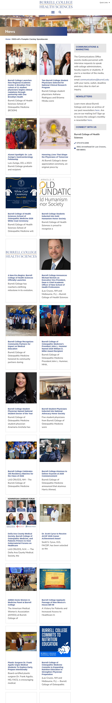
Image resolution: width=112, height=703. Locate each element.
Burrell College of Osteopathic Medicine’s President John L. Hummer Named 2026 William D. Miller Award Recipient (54, 346)
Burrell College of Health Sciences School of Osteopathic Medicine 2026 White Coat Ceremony (20, 217)
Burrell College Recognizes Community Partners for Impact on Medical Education (20, 345)
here (97, 110)
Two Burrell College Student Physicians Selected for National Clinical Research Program (55, 84)
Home (8, 39)
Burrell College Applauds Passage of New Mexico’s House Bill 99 (54, 602)
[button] (53, 12)
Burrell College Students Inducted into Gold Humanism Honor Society (54, 216)
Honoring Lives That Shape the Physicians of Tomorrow (55, 156)
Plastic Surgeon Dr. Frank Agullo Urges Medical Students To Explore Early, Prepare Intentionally (20, 666)
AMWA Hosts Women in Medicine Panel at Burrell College (19, 602)
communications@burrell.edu (94, 79)
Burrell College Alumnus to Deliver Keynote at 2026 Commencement (54, 473)
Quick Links (104, 2)
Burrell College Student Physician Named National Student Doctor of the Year (20, 411)
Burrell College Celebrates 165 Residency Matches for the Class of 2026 (20, 473)
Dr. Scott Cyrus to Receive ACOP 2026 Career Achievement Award (54, 536)
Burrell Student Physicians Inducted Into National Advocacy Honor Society (54, 411)
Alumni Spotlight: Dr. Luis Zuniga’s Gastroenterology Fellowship (20, 157)
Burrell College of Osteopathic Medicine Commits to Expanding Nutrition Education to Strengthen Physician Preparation (52, 668)
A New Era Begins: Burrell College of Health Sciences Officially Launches (20, 277)
